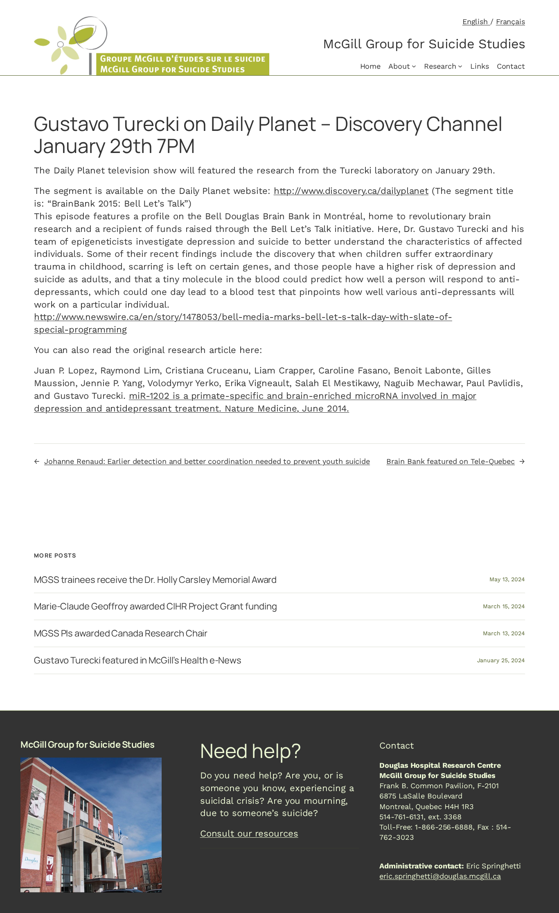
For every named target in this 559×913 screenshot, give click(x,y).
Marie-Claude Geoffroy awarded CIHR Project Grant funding (155, 606)
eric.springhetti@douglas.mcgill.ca (440, 876)
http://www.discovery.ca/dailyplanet (351, 191)
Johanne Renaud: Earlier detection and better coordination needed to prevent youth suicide (207, 461)
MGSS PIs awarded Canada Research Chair (120, 633)
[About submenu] (414, 66)
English (476, 21)
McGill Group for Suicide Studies (424, 44)
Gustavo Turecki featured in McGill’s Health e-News (137, 660)
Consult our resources (249, 833)
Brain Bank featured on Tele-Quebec (450, 461)
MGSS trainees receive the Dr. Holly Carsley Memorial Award (155, 580)
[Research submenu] (460, 66)
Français (510, 21)
